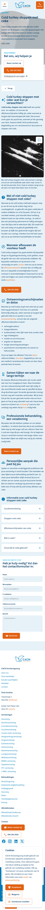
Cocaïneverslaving (12, 508)
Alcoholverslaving (8, 722)
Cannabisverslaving (9, 726)
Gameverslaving (7, 743)
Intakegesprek (7, 788)
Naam (5, 574)
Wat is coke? (9, 538)
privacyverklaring (12, 880)
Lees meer (5, 43)
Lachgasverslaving (8, 754)
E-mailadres (7, 594)
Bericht (5, 614)
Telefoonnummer (9, 604)
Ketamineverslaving (9, 750)
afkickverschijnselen (12, 267)
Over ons (5, 673)
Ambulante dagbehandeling (12, 785)
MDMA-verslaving (8, 761)
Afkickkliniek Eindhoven (11, 812)
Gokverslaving (7, 747)
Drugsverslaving (7, 740)
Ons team (20, 358)
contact (21, 264)
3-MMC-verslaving (8, 771)
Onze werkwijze (7, 676)
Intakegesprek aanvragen (14, 76)
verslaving (24, 404)
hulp (25, 407)
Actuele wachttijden (9, 680)
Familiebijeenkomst (9, 799)
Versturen (13, 635)
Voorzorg (5, 792)
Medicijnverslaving (8, 757)
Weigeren (15, 894)
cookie (25, 877)
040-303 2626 (15, 70)
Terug (10, 88)
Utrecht (12, 709)
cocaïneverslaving (8, 319)
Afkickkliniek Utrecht (9, 816)
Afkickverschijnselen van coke (17, 528)
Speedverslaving (8, 764)
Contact (4, 686)
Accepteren (16, 887)
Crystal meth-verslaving (11, 733)
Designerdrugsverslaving (11, 736)
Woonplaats (7, 584)
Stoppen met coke (12, 518)
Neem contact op (14, 63)
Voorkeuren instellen (20, 901)
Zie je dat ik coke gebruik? (16, 547)
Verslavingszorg (7, 781)
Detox (3, 795)
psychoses (10, 280)
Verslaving (5, 719)
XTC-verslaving (7, 768)
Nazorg (4, 802)
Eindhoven (13, 700)
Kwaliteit (5, 683)
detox (34, 355)
